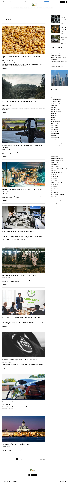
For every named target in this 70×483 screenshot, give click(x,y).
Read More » (4, 68)
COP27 (52, 113)
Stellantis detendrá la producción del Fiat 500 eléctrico (19, 360)
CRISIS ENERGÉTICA (6, 193)
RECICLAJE (53, 192)
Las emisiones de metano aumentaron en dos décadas (19, 275)
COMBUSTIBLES (54, 109)
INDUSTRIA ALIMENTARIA (56, 158)
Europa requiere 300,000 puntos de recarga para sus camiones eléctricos (22, 146)
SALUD (52, 196)
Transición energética (55, 206)
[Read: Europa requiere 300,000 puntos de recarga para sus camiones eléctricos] (23, 130)
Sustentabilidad (54, 202)
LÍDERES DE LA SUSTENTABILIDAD (58, 168)
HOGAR (52, 149)
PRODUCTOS (54, 188)
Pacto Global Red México (56, 182)
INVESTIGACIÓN (54, 166)
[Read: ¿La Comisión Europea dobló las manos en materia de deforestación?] (23, 86)
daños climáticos (54, 123)
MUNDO (53, 180)
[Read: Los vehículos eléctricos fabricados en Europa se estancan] (23, 386)
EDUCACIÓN (54, 129)
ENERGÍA (53, 139)
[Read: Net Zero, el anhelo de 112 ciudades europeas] (23, 429)
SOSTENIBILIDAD (55, 200)
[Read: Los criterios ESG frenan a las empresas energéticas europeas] (23, 302)
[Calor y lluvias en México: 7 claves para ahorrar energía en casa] (55, 29)
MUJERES (53, 178)
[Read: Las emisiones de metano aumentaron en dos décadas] (23, 260)
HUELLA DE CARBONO (56, 150)
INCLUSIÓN (53, 154)
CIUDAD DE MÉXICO (55, 105)
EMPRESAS (53, 135)
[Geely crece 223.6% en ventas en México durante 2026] (55, 39)
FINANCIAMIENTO (55, 145)
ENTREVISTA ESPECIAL (56, 143)
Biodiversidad (54, 97)
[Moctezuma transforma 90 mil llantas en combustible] (55, 19)
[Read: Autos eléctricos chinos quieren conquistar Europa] (23, 217)
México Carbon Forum (55, 172)
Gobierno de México (55, 147)
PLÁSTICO (53, 186)
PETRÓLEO (53, 184)
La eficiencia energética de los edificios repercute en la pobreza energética (22, 190)
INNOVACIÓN (54, 164)
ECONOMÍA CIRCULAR (56, 127)
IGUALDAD (53, 152)
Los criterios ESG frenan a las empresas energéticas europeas (21, 317)
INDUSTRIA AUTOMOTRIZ (56, 160)
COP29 (52, 117)
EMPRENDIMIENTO (55, 133)
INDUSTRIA (53, 156)
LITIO (52, 170)
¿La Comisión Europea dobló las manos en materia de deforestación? (19, 102)
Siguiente (42, 459)
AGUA (52, 93)
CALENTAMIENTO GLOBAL (57, 99)
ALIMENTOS (53, 95)
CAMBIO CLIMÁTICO (6, 105)
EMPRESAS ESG (5, 319)
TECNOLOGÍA (54, 204)
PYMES (52, 190)
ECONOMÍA (53, 125)
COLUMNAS (53, 107)
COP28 (52, 115)
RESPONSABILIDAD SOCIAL (57, 194)
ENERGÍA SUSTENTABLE (56, 141)
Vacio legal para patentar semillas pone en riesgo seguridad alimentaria (21, 57)
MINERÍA (53, 174)
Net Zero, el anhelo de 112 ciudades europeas (16, 444)
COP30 (52, 119)
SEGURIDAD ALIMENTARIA (56, 198)
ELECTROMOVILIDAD (6, 149)
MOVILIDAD (53, 176)
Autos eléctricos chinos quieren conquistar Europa (18, 231)
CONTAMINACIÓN (6, 277)
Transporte (53, 208)
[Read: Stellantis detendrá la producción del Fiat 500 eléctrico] (23, 344)
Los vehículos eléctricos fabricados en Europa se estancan (20, 402)
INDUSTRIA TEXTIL (55, 162)
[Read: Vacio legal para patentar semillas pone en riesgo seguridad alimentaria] (23, 39)
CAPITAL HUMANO (55, 103)
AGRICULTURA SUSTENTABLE (8, 60)
